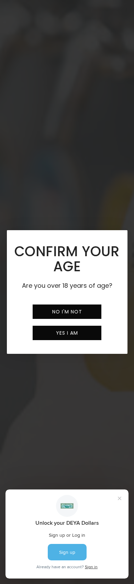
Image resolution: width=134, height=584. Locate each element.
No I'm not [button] (67, 311)
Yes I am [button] (67, 333)
